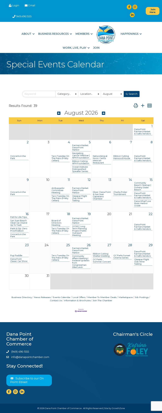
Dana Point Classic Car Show (18, 260)
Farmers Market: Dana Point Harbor (80, 147)
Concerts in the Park (18, 157)
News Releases (42, 297)
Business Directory (21, 297)
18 (68, 214)
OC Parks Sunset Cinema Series (121, 256)
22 (151, 214)
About (26, 33)
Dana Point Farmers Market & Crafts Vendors (142, 131)
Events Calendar (61, 297)
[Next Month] (103, 113)
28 (130, 245)
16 (27, 214)
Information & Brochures (77, 300)
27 (109, 245)
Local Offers (78, 297)
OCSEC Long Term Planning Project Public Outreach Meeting (79, 230)
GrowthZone (118, 408)
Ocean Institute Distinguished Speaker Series (80, 169)
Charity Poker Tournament (120, 193)
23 (27, 245)
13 (109, 180)
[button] (136, 106)
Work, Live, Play (74, 47)
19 (89, 214)
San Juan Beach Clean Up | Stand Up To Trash (18, 223)
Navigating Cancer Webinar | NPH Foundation (81, 155)
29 (151, 245)
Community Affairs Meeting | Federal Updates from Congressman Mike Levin (80, 261)
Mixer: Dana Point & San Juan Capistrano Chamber (102, 195)
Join (96, 47)
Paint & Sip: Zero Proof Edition (18, 230)
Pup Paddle (16, 255)
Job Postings (142, 297)
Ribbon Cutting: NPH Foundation (80, 162)
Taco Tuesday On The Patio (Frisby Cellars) (60, 158)
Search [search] (133, 93)
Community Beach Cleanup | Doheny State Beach (142, 186)
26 (89, 245)
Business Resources (53, 33)
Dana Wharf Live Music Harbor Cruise (142, 203)
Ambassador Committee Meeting (58, 190)
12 (89, 180)
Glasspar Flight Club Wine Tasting (79, 198)
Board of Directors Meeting (56, 223)
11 (69, 180)
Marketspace (125, 297)
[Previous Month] (59, 113)
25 (68, 245)
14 (130, 180)
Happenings (129, 33)
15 (151, 180)
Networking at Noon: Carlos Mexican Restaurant (100, 159)
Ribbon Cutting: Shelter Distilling (101, 255)
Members (82, 33)
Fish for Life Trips (18, 217)
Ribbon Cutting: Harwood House (121, 157)
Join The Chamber (102, 300)
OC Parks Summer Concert (102, 260)
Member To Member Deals (101, 297)
